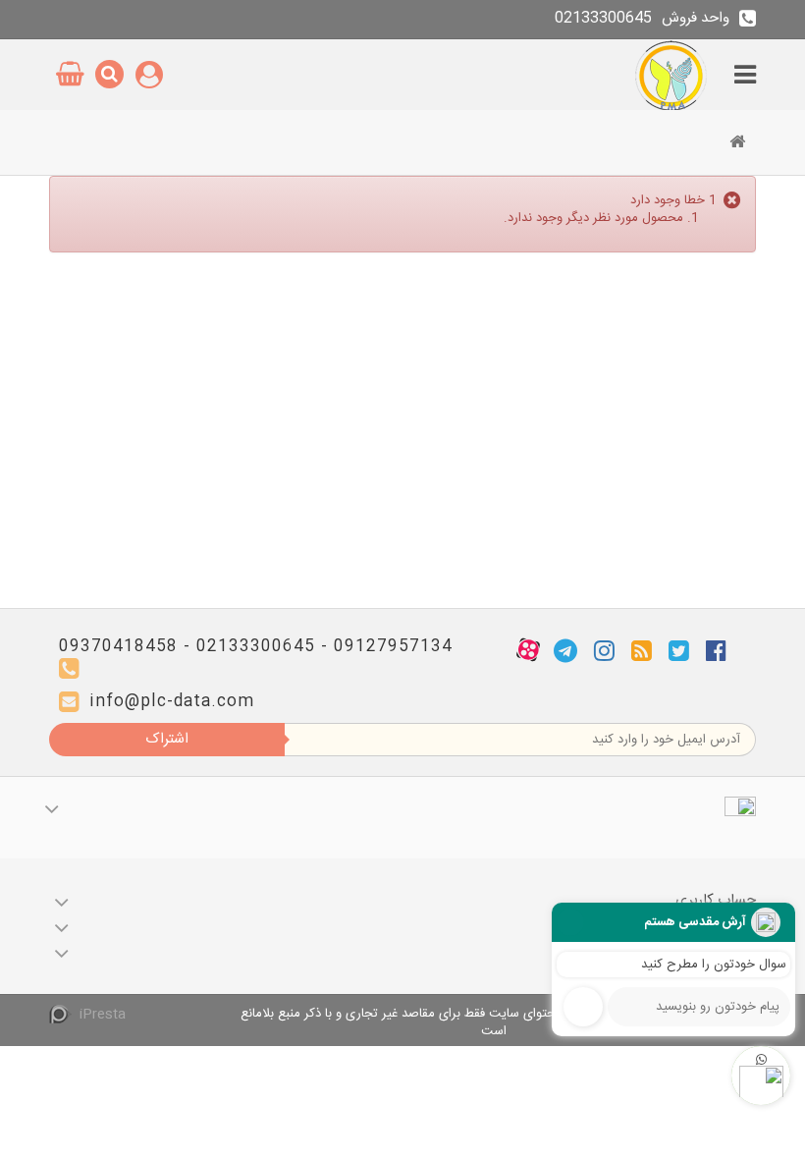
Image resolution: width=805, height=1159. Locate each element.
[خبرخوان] (641, 650)
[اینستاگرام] (604, 650)
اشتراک (166, 739)
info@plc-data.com (171, 702)
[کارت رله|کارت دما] (673, 74)
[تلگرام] (565, 650)
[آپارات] (528, 650)
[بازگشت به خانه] (737, 144)
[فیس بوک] (716, 650)
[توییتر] (679, 650)
